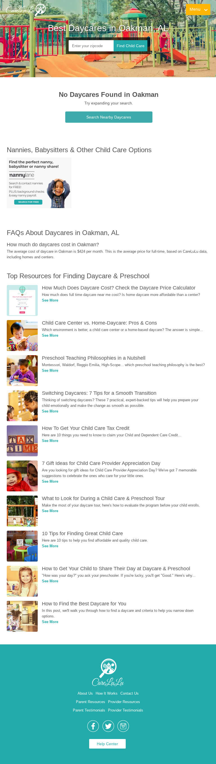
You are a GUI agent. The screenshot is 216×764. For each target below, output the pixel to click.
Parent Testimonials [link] (89, 710)
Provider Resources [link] (124, 702)
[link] (25, 10)
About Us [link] (85, 693)
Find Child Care (131, 46)
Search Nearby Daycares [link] (108, 117)
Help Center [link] (107, 744)
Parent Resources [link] (90, 702)
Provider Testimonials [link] (125, 710)
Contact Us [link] (129, 693)
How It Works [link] (107, 693)
